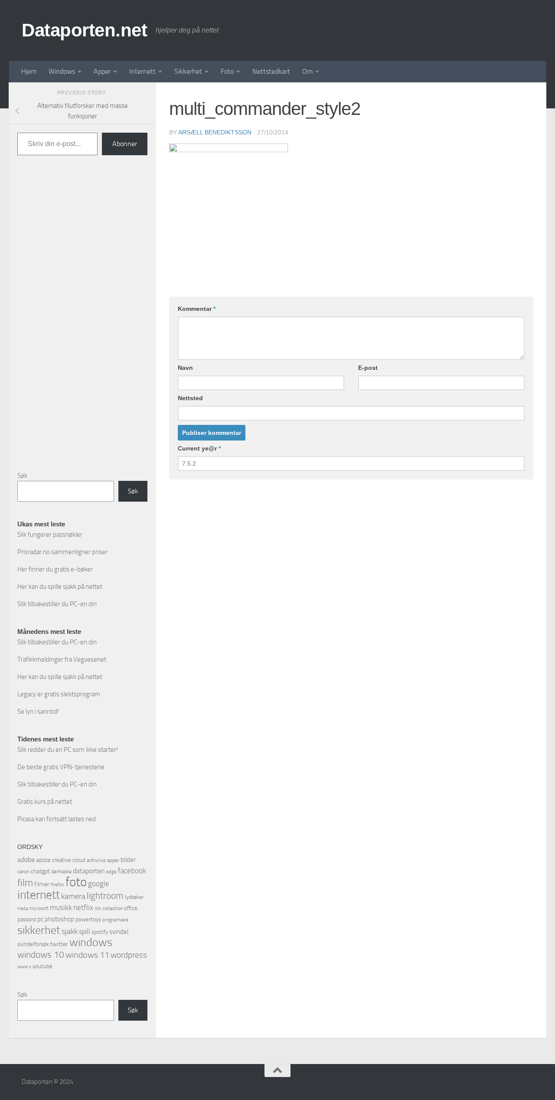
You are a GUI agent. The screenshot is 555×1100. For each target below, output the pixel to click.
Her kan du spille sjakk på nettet (59, 587)
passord (26, 919)
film (25, 883)
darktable (61, 871)
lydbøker (134, 897)
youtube (42, 966)
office (130, 908)
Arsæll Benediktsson (214, 132)
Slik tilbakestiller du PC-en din (57, 604)
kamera (73, 896)
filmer (41, 884)
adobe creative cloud (60, 860)
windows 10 (40, 954)
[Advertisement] (82, 320)
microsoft (39, 908)
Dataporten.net (84, 30)
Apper (102, 71)
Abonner (124, 144)
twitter (59, 944)
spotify (99, 932)
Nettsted (190, 398)
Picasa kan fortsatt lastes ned (56, 819)
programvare (115, 920)
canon (23, 872)
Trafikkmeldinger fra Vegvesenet (61, 659)
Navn (185, 367)
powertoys (88, 919)
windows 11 (87, 955)
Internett (142, 71)
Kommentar (196, 308)
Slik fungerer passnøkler (49, 535)
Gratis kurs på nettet (44, 802)
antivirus (96, 860)
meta (22, 908)
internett (38, 895)
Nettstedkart (271, 71)
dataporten (89, 871)
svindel (118, 932)
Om (307, 71)
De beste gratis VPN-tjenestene (60, 767)
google (98, 883)
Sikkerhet (188, 71)
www (22, 966)
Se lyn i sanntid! (38, 711)
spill (84, 931)
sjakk (70, 931)
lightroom (105, 895)
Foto (227, 71)
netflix (83, 907)
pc (40, 919)
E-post (368, 367)
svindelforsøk (33, 944)
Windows (62, 71)
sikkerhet (38, 930)
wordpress (129, 955)
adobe (26, 859)
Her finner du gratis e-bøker (55, 569)
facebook (132, 870)
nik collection (109, 908)
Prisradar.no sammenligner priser (62, 552)
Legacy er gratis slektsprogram (58, 694)
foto (76, 882)
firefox (57, 884)
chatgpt (40, 871)
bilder (128, 860)
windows (90, 942)
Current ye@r (199, 448)
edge (111, 872)
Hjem (28, 71)
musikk (61, 907)
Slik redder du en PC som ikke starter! (67, 750)
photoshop (59, 919)
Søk (22, 476)
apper (113, 860)
